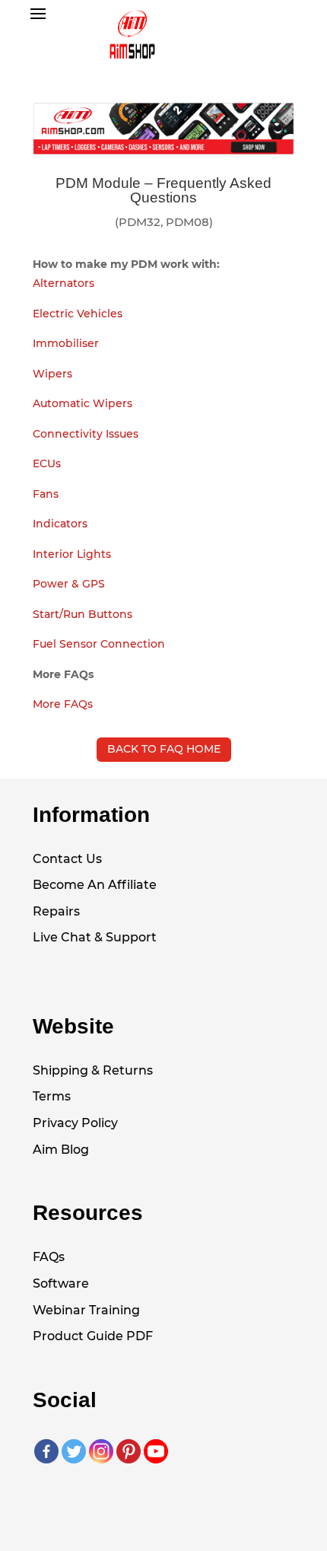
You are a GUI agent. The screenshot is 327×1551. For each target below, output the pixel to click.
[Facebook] (46, 1451)
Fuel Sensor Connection (99, 644)
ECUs (47, 463)
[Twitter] (74, 1451)
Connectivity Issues (85, 434)
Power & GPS (69, 584)
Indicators (60, 523)
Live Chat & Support (95, 937)
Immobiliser (66, 343)
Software (61, 1283)
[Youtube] (156, 1451)
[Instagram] (101, 1451)
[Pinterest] (128, 1451)
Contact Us (67, 859)
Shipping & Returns (93, 1070)
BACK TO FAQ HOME (164, 749)
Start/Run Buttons (82, 614)
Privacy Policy (75, 1123)
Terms (52, 1096)
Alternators (63, 283)
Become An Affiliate (95, 884)
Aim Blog (61, 1149)
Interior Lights (72, 554)
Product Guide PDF (93, 1336)
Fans (46, 494)
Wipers (52, 374)
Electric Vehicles (77, 313)
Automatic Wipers (82, 403)
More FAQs (63, 704)
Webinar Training (86, 1310)
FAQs (49, 1257)
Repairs (56, 911)
